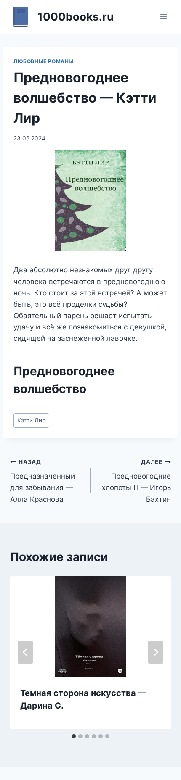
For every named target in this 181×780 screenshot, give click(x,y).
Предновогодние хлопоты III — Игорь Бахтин (136, 481)
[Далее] (155, 652)
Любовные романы (43, 61)
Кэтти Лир (31, 420)
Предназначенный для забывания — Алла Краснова (42, 481)
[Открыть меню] (163, 16)
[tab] (74, 736)
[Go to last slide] (25, 652)
